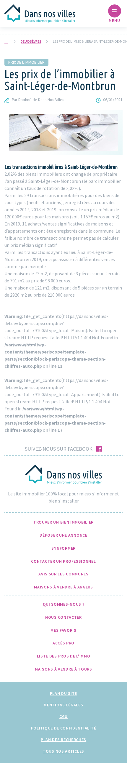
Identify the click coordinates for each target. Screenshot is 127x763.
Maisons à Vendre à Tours (63, 669)
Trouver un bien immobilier (63, 522)
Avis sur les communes (63, 574)
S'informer (63, 548)
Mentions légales (63, 705)
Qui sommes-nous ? (63, 604)
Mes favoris (63, 630)
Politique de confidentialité (63, 728)
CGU (63, 716)
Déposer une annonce (63, 535)
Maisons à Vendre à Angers (63, 587)
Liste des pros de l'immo (63, 656)
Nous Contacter (63, 617)
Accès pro (63, 643)
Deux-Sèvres (31, 41)
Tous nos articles (63, 751)
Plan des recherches (63, 739)
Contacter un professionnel (63, 561)
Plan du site (63, 693)
